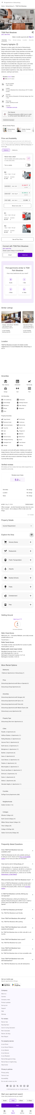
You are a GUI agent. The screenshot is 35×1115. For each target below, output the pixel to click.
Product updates (6, 1002)
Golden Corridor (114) (7, 805)
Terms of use (5, 1075)
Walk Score (16, 619)
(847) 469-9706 (5, 34)
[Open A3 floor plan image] (26, 228)
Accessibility (4, 1078)
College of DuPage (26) (7, 829)
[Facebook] (14, 1086)
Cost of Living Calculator (8, 1028)
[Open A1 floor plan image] (26, 216)
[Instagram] (24, 1086)
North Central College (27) (8, 819)
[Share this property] (33, 32)
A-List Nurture (5, 1053)
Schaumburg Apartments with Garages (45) (13, 697)
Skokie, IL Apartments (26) (8, 780)
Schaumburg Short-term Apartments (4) (12, 721)
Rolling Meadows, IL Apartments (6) (11, 739)
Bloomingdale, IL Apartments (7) (10, 766)
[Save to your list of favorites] (32, 12)
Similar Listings (17, 40)
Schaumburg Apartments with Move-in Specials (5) (15, 683)
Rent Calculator (5, 1030)
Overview (4, 40)
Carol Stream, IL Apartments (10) (10, 760)
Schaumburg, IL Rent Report (9, 874)
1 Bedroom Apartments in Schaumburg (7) (12, 673)
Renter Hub (4, 1022)
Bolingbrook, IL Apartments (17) (10, 749)
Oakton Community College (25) (10, 832)
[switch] (27, 165)
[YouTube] (21, 1086)
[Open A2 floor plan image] (26, 175)
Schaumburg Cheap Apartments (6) (11, 687)
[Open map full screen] (32, 535)
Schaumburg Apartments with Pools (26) (12, 704)
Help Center (4, 1065)
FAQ (2, 1011)
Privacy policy (5, 1072)
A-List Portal (4, 1044)
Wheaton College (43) (7, 815)
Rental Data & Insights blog (9, 1062)
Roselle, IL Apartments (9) (8, 732)
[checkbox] (11, 280)
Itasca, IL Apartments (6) (8, 756)
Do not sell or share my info (9, 1081)
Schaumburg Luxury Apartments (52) (11, 711)
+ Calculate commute (11, 107)
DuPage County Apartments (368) (10, 794)
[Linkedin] (11, 1086)
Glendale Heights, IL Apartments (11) (11, 784)
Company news (5, 999)
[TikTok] (28, 1086)
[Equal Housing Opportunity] (7, 1086)
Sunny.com (4, 1005)
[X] (17, 1086)
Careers (3, 996)
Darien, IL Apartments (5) (8, 777)
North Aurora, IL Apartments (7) (9, 746)
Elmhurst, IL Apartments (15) (9, 773)
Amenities (31, 40)
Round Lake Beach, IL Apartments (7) (11, 770)
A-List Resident (5, 1056)
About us (3, 993)
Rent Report (4, 1036)
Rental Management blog (8, 1059)
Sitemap (3, 1014)
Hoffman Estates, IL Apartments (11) (11, 735)
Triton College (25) (6, 826)
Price (9, 40)
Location (25, 40)
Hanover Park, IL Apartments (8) (10, 742)
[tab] (6, 150)
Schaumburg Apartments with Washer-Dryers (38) (14, 707)
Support (3, 1008)
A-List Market (5, 1050)
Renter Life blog (5, 1033)
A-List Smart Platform (7, 1047)
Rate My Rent (5, 1025)
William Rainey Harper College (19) (10, 822)
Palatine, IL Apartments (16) (8, 763)
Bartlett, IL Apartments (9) (8, 753)
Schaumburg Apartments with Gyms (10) (12, 700)
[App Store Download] (6, 985)
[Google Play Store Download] (16, 985)
